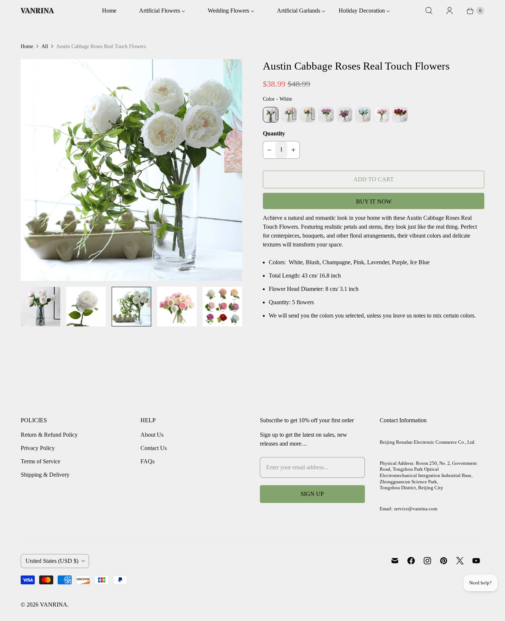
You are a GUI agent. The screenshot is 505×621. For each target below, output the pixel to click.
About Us (151, 435)
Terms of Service (40, 461)
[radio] (270, 114)
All (44, 46)
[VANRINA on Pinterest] (443, 560)
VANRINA (53, 604)
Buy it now (374, 201)
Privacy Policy (38, 448)
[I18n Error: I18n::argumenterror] (40, 306)
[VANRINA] (37, 11)
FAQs (147, 461)
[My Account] (449, 11)
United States (52, 561)
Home (27, 46)
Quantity (274, 133)
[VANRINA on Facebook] (411, 560)
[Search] (428, 11)
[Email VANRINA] (395, 560)
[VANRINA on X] (460, 560)
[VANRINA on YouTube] (476, 560)
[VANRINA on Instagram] (427, 560)
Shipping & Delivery (45, 474)
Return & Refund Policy (49, 435)
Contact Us (153, 448)
